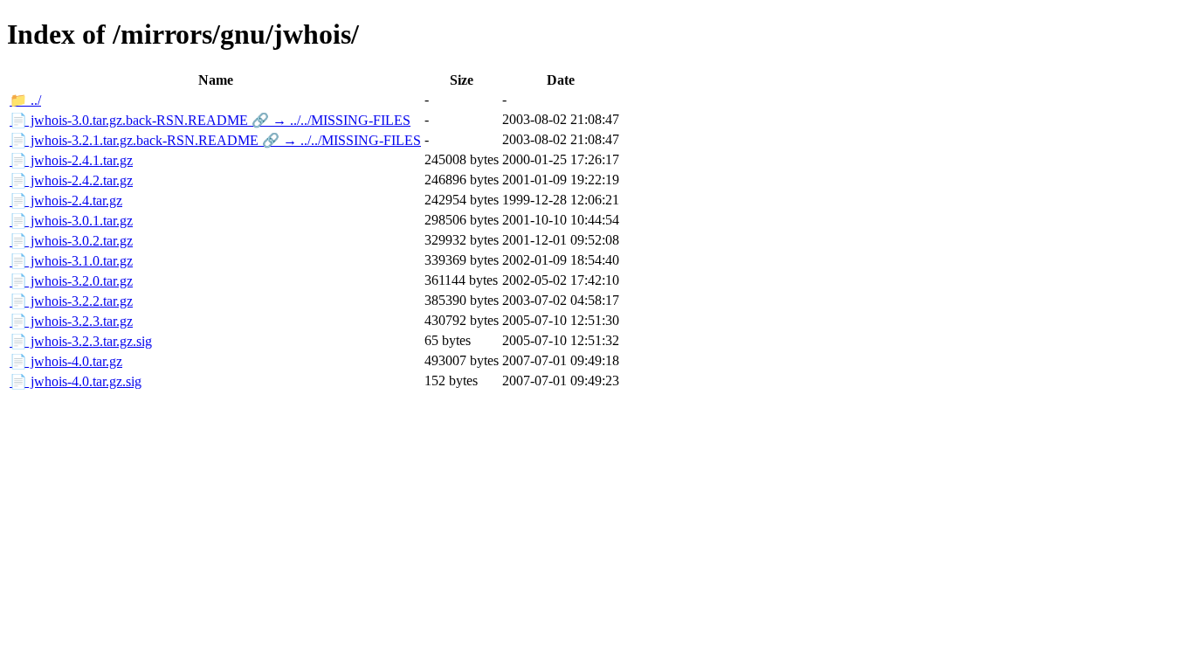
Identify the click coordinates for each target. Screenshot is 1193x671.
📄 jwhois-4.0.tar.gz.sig (75, 381)
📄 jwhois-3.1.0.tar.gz (71, 260)
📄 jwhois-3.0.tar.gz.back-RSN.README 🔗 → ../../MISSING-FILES (210, 120)
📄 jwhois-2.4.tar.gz (66, 200)
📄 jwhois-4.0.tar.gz (66, 361)
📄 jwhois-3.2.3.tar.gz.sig (81, 341)
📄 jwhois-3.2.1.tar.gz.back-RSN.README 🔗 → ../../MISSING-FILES (215, 140)
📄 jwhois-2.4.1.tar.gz (71, 160)
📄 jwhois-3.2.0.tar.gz (71, 280)
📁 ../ (25, 100)
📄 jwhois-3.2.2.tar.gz (71, 301)
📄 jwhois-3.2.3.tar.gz (71, 321)
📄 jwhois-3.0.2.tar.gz (71, 240)
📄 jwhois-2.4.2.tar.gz (71, 180)
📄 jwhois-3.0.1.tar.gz (71, 220)
